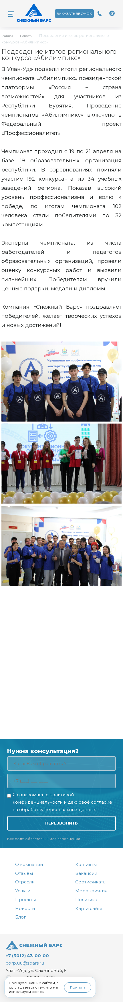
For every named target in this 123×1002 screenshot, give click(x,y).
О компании (29, 864)
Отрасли (25, 882)
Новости (26, 36)
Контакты (86, 864)
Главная (7, 36)
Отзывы (24, 873)
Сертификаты (90, 882)
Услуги (22, 890)
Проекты (25, 899)
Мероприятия (91, 890)
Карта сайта (88, 908)
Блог (20, 917)
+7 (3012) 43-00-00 (27, 955)
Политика (86, 899)
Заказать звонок (74, 13)
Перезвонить (61, 823)
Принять (77, 987)
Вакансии (86, 873)
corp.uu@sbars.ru (25, 963)
